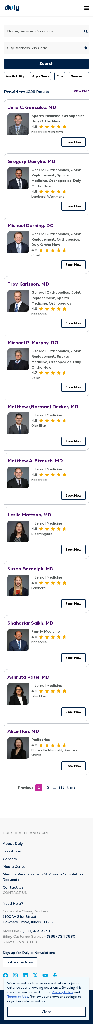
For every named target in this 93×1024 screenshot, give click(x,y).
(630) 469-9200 (37, 931)
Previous (25, 787)
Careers (10, 859)
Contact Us (13, 887)
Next (71, 787)
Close (46, 1011)
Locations (12, 851)
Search (46, 63)
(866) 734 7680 (61, 936)
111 (61, 787)
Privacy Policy (62, 992)
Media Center (15, 866)
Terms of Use (17, 996)
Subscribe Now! (20, 962)
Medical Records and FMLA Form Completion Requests (43, 877)
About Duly (13, 843)
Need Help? (13, 903)
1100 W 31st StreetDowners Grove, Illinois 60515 (28, 919)
